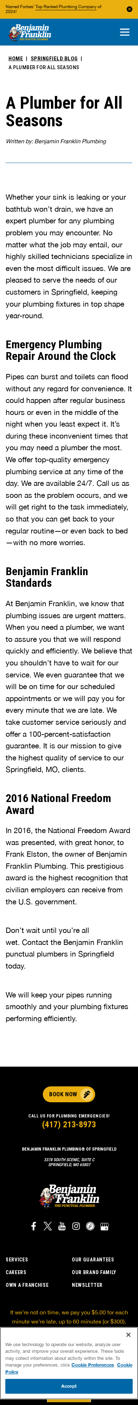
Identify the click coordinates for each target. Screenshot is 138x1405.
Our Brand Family (94, 1272)
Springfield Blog (54, 58)
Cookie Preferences (92, 1365)
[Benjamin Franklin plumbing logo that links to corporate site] (29, 33)
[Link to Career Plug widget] (90, 1227)
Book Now (63, 1094)
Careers (16, 1272)
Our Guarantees (93, 1259)
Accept (69, 1386)
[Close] (128, 1335)
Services (17, 1259)
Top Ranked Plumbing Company (66, 6)
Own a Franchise (27, 1285)
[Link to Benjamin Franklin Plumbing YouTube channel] (62, 1227)
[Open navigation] (125, 33)
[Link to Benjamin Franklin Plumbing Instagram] (76, 1227)
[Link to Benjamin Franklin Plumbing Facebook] (33, 1227)
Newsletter (87, 1285)
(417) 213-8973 (69, 1124)
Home (15, 58)
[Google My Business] (104, 1227)
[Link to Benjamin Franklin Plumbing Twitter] (48, 1227)
